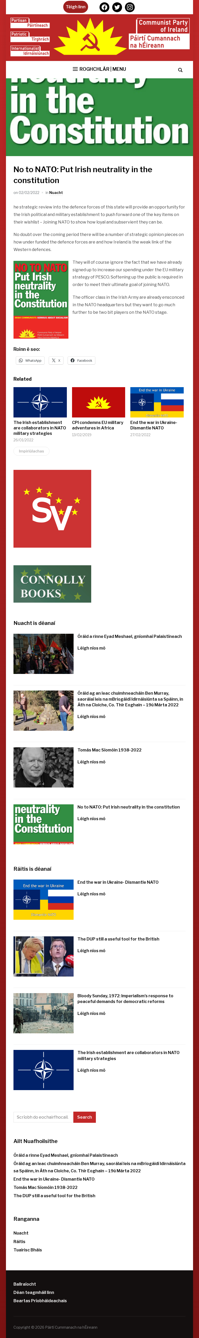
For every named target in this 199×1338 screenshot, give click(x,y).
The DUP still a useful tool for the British (118, 939)
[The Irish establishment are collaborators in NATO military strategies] (40, 402)
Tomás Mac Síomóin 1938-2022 (109, 750)
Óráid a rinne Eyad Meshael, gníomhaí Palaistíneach (129, 636)
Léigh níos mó (91, 648)
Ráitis (19, 1241)
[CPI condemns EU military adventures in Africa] (98, 402)
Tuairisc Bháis (27, 1250)
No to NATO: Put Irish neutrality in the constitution (128, 807)
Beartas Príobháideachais (40, 1300)
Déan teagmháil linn (33, 1292)
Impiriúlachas (31, 451)
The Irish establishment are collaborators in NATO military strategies (39, 428)
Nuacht (56, 192)
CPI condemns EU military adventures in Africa (97, 425)
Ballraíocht (24, 1284)
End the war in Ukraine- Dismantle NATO (153, 425)
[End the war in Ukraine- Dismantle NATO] (157, 402)
